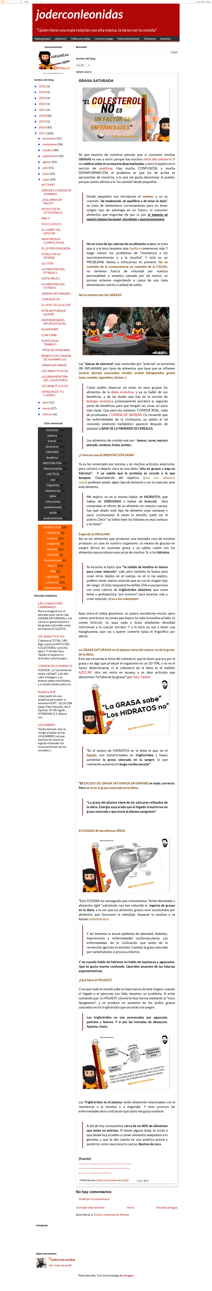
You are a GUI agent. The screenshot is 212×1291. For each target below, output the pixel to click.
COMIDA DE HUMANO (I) (55, 666)
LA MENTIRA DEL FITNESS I (53, 285)
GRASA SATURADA (54, 365)
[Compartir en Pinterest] (147, 1181)
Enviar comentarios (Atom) (111, 1214)
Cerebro (52, 538)
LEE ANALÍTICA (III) (55, 386)
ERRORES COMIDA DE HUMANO (56, 192)
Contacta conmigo (104, 38)
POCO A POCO (51, 224)
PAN (53, 571)
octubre (47, 150)
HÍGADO (53, 554)
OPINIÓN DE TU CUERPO (53, 393)
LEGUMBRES (46, 725)
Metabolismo (53, 560)
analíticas (106, 168)
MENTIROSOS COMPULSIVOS (53, 240)
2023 (42, 98)
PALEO (52, 566)
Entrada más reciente (91, 1207)
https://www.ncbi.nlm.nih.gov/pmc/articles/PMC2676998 (95, 1173)
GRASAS (52, 549)
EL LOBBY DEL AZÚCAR (51, 231)
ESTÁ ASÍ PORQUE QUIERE (54, 312)
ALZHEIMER (50, 329)
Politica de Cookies (80, 38)
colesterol (52, 582)
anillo (53, 512)
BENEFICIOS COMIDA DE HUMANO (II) (56, 357)
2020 (42, 115)
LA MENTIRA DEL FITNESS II (53, 270)
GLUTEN (47, 263)
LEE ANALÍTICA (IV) (55, 371)
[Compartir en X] (142, 1181)
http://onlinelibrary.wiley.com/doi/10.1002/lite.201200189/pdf (111, 1168)
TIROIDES (52, 452)
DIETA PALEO (51, 278)
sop (53, 479)
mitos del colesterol (157, 159)
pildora (52, 435)
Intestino (52, 430)
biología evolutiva (100, 401)
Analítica (52, 457)
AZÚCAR (85, 672)
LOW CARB (49, 335)
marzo (46, 408)
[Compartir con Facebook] (145, 1181)
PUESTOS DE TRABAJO (50, 342)
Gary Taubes (142, 677)
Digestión (52, 485)
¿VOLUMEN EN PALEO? (52, 201)
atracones (52, 446)
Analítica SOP (47, 692)
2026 (42, 86)
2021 (42, 109)
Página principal (42, 38)
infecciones (52, 501)
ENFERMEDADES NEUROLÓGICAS (54, 321)
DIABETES (53, 544)
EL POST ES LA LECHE (56, 305)
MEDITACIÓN (52, 463)
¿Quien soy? (61, 38)
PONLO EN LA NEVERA (51, 255)
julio (45, 167)
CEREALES (53, 532)
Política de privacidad (128, 38)
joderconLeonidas (63, 1259)
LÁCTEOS (53, 474)
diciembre (49, 138)
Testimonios (150, 38)
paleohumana (53, 507)
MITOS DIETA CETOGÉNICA (52, 210)
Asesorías (165, 38)
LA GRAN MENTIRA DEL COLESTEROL (55, 378)
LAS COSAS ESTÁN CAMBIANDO (50, 605)
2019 (42, 121)
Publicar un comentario (94, 1199)
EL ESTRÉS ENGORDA (56, 248)
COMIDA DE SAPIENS (125, 415)
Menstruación (53, 468)
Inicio (130, 1207)
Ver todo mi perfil (60, 1265)
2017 (42, 133)
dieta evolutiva (122, 392)
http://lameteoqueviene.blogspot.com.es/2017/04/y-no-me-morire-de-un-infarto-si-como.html (105, 1164)
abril (45, 402)
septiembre (50, 156)
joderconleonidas (79, 13)
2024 (42, 92)
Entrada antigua (166, 1207)
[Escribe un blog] (140, 1181)
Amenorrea (53, 490)
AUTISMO (48, 184)
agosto (47, 162)
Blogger (129, 1275)
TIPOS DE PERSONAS (56, 350)
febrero (47, 414)
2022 (42, 104)
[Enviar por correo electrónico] (138, 1181)
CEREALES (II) (51, 299)
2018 (42, 127)
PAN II (46, 218)
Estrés (52, 441)
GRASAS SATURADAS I (56, 293)
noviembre (49, 144)
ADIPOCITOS (52, 527)
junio (46, 173)
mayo (46, 179)
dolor (53, 496)
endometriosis (53, 518)
